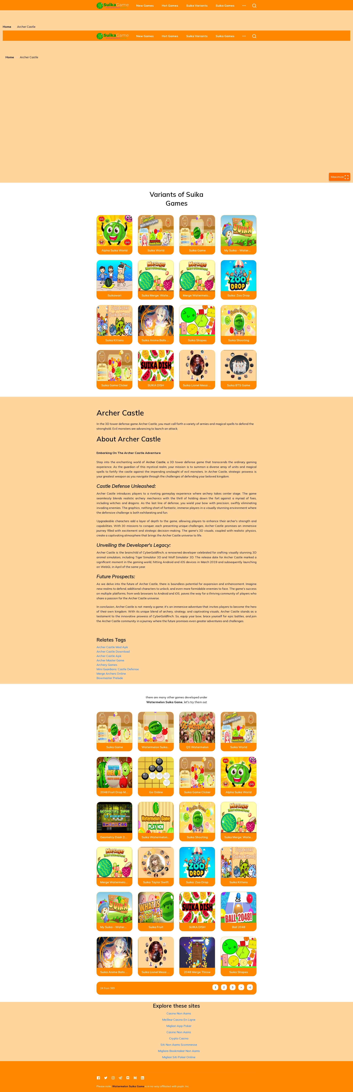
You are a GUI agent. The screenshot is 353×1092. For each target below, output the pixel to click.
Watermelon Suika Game (128, 1086)
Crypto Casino (178, 1038)
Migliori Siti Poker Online (178, 1057)
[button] (244, 5)
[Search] (254, 5)
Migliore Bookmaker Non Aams (179, 1051)
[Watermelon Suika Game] (113, 5)
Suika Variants (197, 5)
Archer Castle (155, 462)
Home (7, 26)
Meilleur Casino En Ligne (178, 1019)
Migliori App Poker (178, 1026)
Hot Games (170, 5)
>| (250, 987)
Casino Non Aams (179, 1013)
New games (145, 5)
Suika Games (225, 5)
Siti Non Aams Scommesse (179, 1044)
